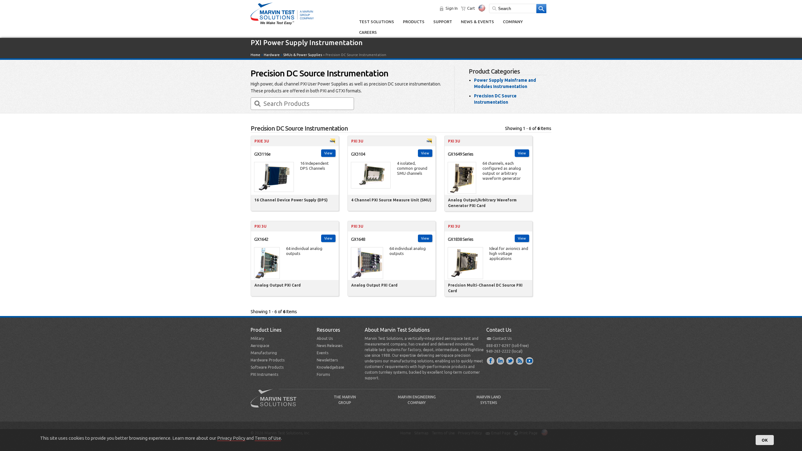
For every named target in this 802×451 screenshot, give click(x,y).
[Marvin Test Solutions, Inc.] (282, 25)
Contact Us (502, 338)
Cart (471, 8)
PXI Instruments (264, 374)
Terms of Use (268, 438)
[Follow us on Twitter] (510, 360)
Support (442, 21)
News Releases (329, 346)
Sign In (451, 8)
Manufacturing (264, 353)
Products (413, 21)
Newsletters (327, 360)
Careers (368, 32)
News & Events (477, 21)
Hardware (272, 55)
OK (765, 440)
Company (513, 21)
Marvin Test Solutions (276, 402)
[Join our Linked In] (500, 360)
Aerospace (260, 346)
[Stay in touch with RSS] (520, 360)
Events (322, 353)
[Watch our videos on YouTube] (529, 360)
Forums (323, 374)
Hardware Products (267, 360)
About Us (325, 338)
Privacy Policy (231, 438)
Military (257, 338)
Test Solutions (376, 21)
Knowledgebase (330, 367)
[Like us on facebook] (491, 360)
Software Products (267, 367)
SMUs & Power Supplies (302, 55)
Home (255, 55)
